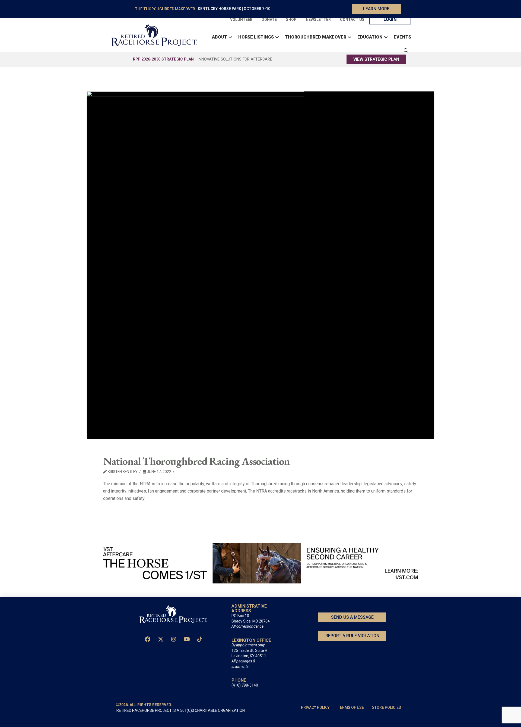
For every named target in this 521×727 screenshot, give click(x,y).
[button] (404, 50)
